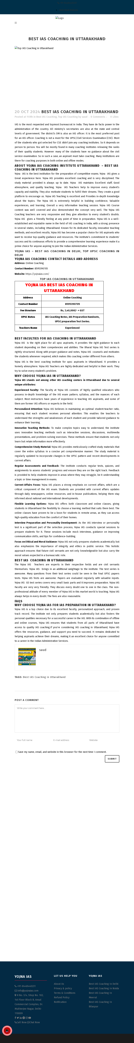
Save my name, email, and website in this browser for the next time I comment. (62, 751)
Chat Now (34, 1022)
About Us (59, 983)
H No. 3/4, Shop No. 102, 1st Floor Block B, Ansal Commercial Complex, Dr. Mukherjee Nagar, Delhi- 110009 (29, 1004)
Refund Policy (61, 997)
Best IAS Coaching (46, 116)
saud (84, 116)
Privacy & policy (63, 988)
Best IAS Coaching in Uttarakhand (44, 677)
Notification (60, 1002)
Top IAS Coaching (68, 116)
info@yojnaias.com (28, 990)
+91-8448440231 (68, 3)
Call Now (22, 1022)
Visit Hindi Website (68, 10)
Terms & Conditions (64, 992)
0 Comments (98, 116)
